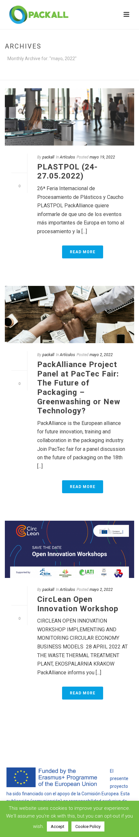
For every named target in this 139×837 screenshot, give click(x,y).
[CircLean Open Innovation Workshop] (69, 549)
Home (42, 75)
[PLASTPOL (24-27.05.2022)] (69, 117)
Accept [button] (57, 826)
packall (48, 157)
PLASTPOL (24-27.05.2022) (67, 171)
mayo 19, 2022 (102, 157)
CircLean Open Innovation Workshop (77, 604)
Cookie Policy (88, 826)
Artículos (67, 157)
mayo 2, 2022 (101, 355)
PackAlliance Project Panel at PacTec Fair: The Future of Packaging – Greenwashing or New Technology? (78, 387)
